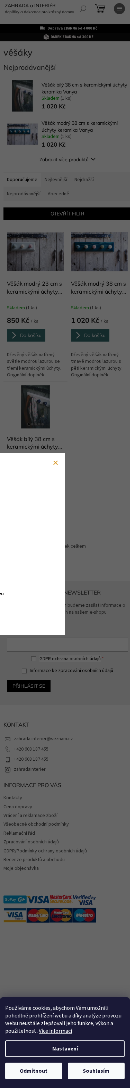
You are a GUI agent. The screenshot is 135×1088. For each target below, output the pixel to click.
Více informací (55, 1031)
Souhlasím (96, 1071)
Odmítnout (33, 1071)
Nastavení (65, 1049)
